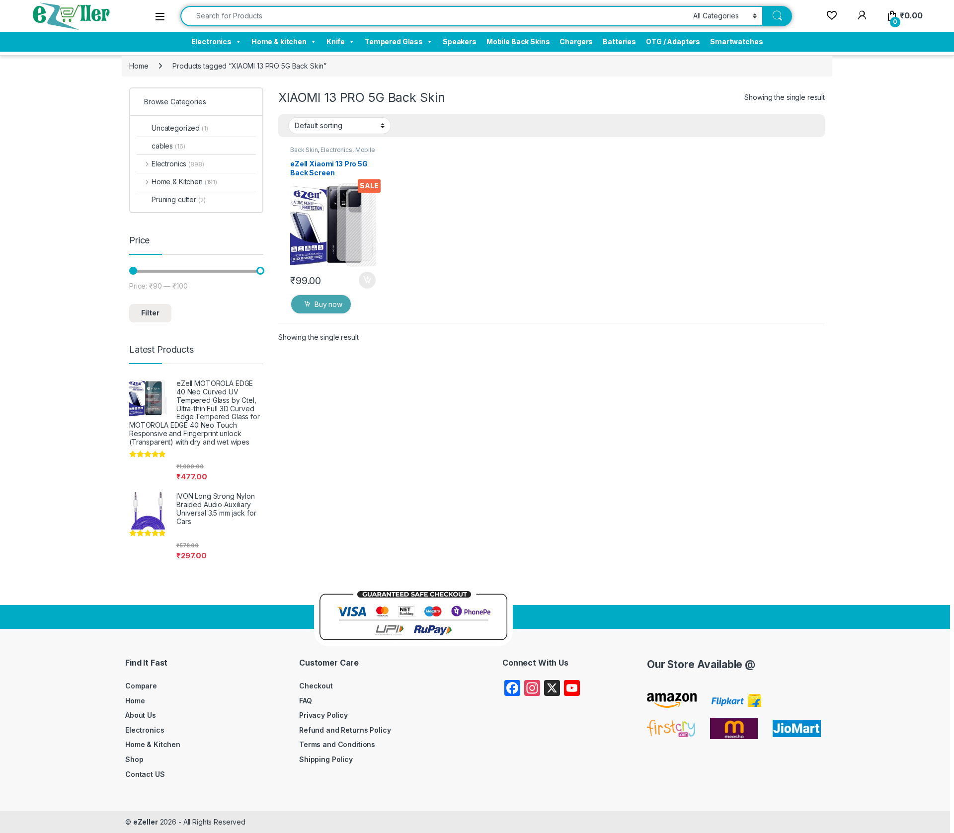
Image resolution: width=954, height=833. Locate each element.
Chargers (576, 41)
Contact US (145, 774)
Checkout (316, 686)
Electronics (211, 41)
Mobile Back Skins (518, 41)
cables (168, 146)
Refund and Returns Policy (345, 730)
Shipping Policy (326, 759)
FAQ (305, 700)
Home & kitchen (279, 41)
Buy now (328, 304)
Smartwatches (736, 41)
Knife (335, 41)
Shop (134, 759)
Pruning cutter (179, 199)
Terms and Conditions (337, 744)
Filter (150, 312)
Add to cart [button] (367, 280)
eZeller (145, 822)
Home (138, 66)
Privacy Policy (323, 715)
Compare (141, 686)
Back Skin (304, 149)
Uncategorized (180, 128)
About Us (140, 715)
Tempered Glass (394, 41)
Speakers (460, 41)
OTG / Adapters (673, 41)
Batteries (619, 41)
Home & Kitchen (184, 181)
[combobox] (434, 16)
